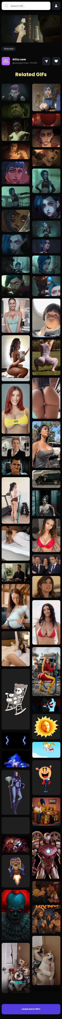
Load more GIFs (31, 1009)
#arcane (8, 48)
